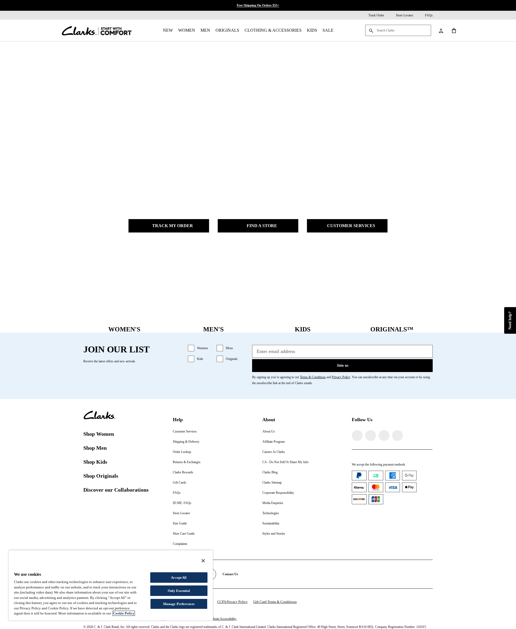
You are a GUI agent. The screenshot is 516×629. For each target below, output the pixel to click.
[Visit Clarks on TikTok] (384, 435)
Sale (328, 30)
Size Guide (180, 523)
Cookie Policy (123, 613)
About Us (268, 431)
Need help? (510, 321)
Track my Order (172, 225)
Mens (229, 348)
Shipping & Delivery (186, 442)
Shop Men (95, 448)
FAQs (177, 493)
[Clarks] (96, 30)
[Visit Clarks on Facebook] (357, 435)
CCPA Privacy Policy (232, 602)
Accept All (179, 578)
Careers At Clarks (273, 452)
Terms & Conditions (313, 377)
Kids (312, 30)
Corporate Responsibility (278, 493)
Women (186, 30)
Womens (202, 348)
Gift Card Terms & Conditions (275, 602)
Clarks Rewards (183, 472)
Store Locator (181, 513)
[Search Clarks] (398, 31)
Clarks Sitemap (272, 482)
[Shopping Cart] (453, 30)
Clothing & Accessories (273, 30)
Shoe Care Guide (184, 533)
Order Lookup (182, 452)
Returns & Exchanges (186, 462)
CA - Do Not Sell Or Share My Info (285, 462)
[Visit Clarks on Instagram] (370, 435)
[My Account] (441, 30)
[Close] (203, 561)
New (168, 30)
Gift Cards (179, 482)
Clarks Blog (270, 472)
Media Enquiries (272, 503)
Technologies (270, 513)
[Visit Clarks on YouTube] (397, 435)
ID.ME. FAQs (182, 503)
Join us (342, 365)
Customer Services (351, 225)
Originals (227, 30)
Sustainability (271, 523)
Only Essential (179, 591)
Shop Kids (95, 462)
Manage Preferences (179, 604)
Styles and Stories (273, 533)
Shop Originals (100, 476)
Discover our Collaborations (116, 490)
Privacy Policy (341, 377)
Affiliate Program (273, 442)
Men (205, 30)
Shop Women (98, 434)
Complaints (180, 544)
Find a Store (262, 225)
